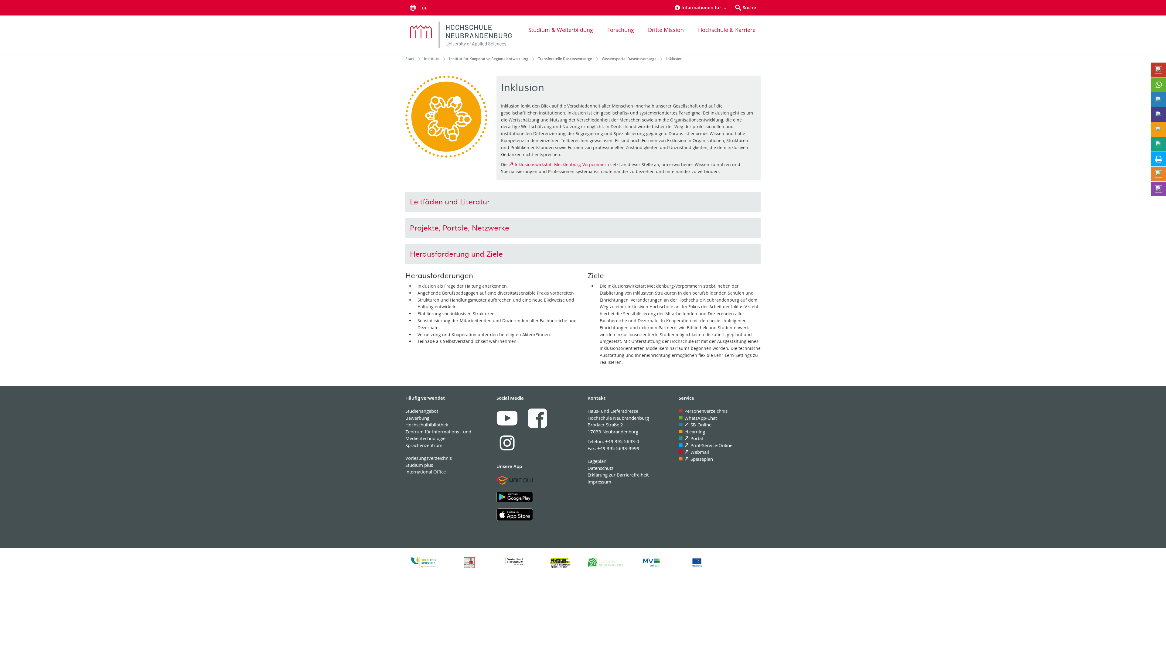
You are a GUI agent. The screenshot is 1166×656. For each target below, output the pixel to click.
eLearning (694, 432)
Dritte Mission (666, 29)
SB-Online (700, 425)
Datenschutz (600, 468)
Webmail (699, 452)
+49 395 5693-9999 (618, 448)
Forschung (620, 29)
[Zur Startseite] (461, 35)
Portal (696, 438)
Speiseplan (701, 459)
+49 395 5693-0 (622, 441)
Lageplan (597, 461)
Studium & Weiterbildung (560, 29)
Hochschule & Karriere (726, 29)
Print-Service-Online (711, 445)
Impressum (599, 482)
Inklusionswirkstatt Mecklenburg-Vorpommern (562, 164)
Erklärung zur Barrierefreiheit (618, 475)
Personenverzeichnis (706, 411)
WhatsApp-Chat (700, 418)
